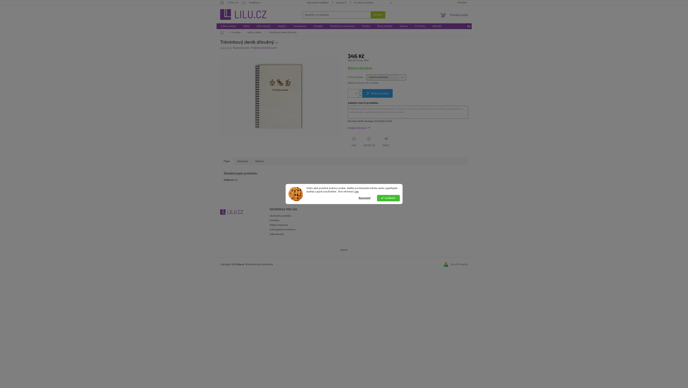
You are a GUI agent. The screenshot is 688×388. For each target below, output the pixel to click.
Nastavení (365, 198)
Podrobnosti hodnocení (263, 48)
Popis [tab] (227, 161)
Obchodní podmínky (318, 2)
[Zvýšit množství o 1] (360, 91)
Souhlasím (390, 198)
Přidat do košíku (380, 93)
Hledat (378, 14)
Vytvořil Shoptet (459, 264)
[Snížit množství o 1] (360, 95)
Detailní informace (357, 128)
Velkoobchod (277, 234)
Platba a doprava (364, 2)
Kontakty (341, 2)
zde (356, 191)
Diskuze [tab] (259, 161)
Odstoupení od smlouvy (282, 229)
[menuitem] (228, 26)
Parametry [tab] (242, 161)
